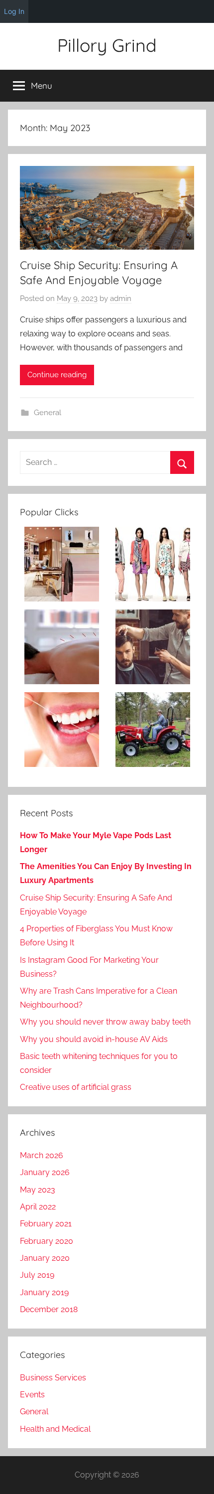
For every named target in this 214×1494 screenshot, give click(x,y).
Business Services (53, 1377)
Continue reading (57, 374)
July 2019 (37, 1275)
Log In (14, 11)
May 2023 (37, 1190)
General (47, 412)
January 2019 (44, 1292)
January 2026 (45, 1172)
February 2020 (46, 1241)
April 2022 (38, 1206)
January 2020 (45, 1258)
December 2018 (49, 1309)
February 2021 (46, 1223)
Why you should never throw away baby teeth (105, 1022)
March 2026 (41, 1155)
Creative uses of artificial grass (75, 1087)
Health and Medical (55, 1429)
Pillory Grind (107, 45)
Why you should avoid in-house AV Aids (94, 1039)
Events (32, 1394)
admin (120, 298)
